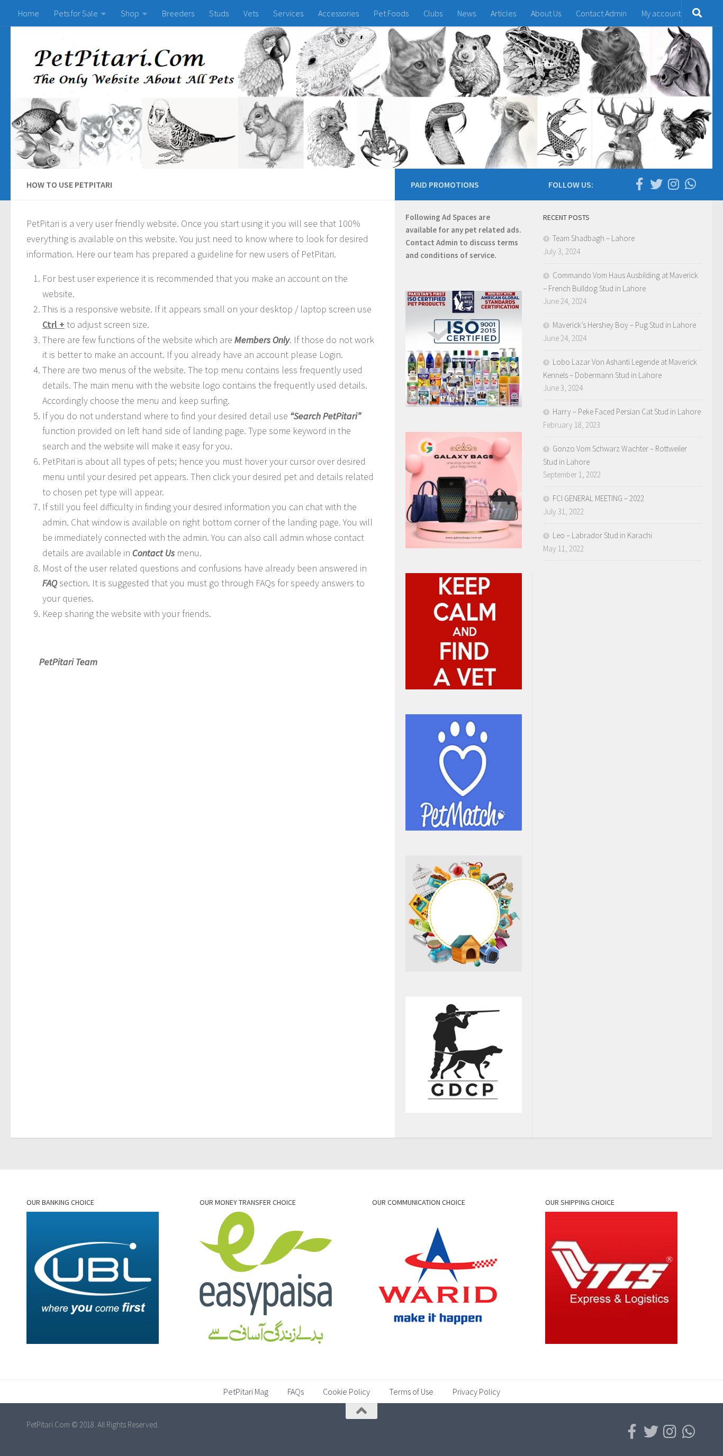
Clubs (432, 13)
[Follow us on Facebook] (639, 184)
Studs (219, 13)
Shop (130, 13)
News (466, 13)
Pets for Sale (76, 13)
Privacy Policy (476, 1391)
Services (288, 13)
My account (661, 13)
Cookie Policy (346, 1391)
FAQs (295, 1391)
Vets (250, 13)
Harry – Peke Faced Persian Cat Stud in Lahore (627, 412)
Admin (447, 242)
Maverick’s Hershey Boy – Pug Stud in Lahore (624, 325)
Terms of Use (411, 1391)
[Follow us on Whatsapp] (690, 184)
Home (28, 13)
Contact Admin (601, 13)
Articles (503, 13)
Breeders (178, 13)
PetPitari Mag (245, 1391)
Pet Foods (391, 13)
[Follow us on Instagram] (673, 184)
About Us (546, 13)
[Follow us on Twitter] (656, 184)
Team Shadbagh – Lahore (594, 238)
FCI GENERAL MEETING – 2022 (598, 498)
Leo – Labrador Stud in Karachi (602, 535)
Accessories (338, 13)
